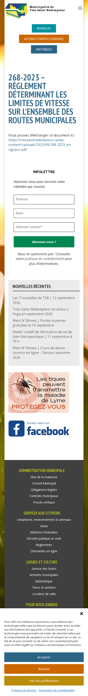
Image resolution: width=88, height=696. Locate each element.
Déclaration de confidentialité (57, 690)
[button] (81, 613)
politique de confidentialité (44, 258)
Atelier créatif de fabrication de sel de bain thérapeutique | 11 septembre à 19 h (42, 336)
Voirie (44, 526)
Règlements (44, 545)
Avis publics (44, 49)
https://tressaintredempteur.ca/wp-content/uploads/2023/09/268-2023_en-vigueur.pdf (40, 145)
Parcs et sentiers (44, 587)
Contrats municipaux (44, 496)
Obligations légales (44, 490)
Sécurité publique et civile (44, 538)
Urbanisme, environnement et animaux (44, 520)
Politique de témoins (24, 690)
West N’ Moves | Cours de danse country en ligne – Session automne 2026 (41, 353)
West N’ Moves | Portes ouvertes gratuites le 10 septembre (39, 323)
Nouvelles (44, 28)
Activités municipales (44, 575)
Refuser (44, 669)
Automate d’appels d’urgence (44, 39)
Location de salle (44, 594)
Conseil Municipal (44, 483)
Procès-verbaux (44, 502)
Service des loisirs (44, 569)
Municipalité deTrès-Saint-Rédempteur (47, 8)
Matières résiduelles (44, 532)
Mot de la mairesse (44, 477)
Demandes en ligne (44, 551)
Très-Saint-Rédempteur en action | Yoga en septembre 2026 (41, 311)
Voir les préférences (44, 680)
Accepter (44, 657)
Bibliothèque (44, 581)
